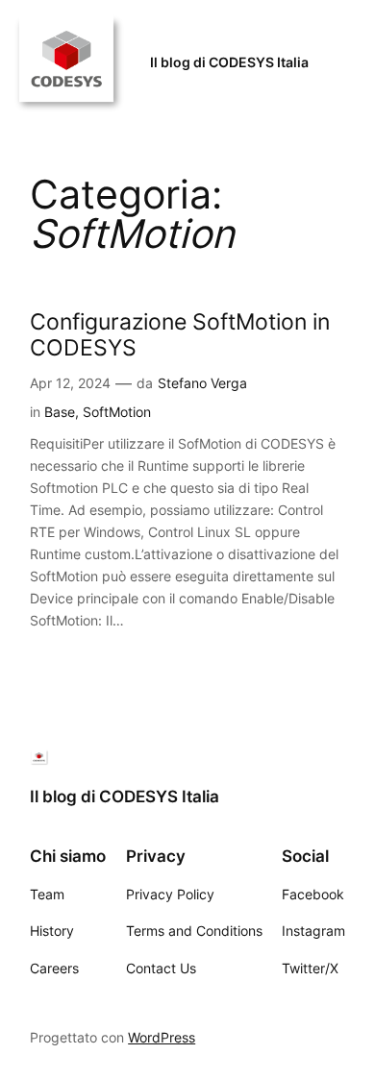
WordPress (161, 1037)
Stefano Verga (202, 383)
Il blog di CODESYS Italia (229, 62)
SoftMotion (117, 412)
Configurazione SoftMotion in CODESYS (180, 335)
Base (59, 412)
